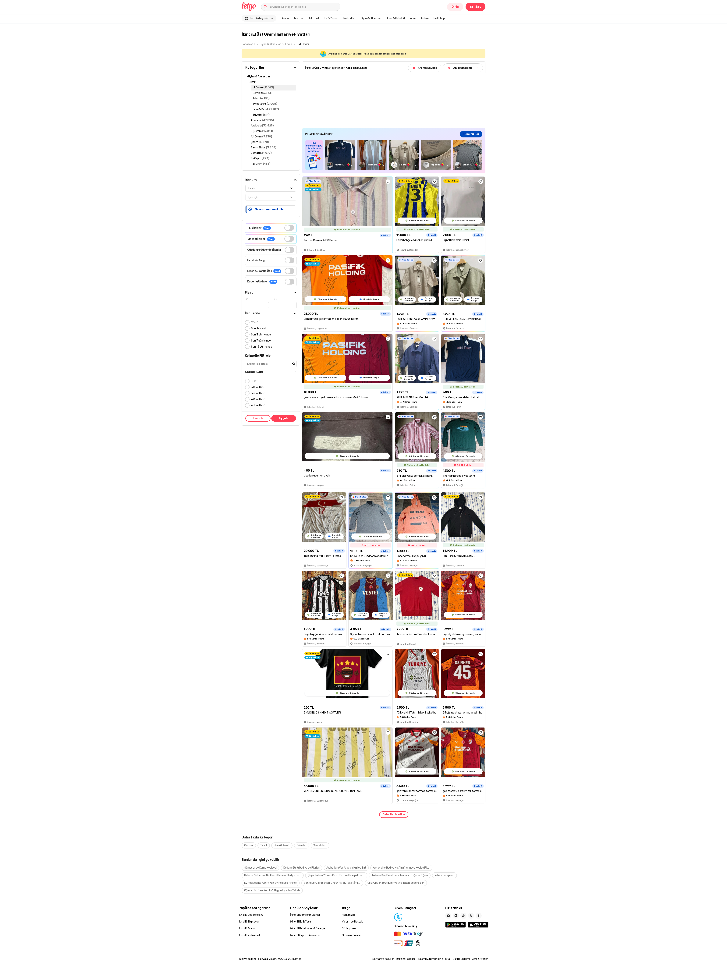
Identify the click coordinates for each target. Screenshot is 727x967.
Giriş (455, 7)
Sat (478, 7)
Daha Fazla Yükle (394, 814)
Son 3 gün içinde (261, 334)
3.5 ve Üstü (258, 393)
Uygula (283, 418)
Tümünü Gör (471, 134)
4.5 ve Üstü (258, 405)
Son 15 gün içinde (261, 346)
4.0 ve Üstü (258, 399)
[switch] (289, 228)
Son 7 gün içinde (261, 340)
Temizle (258, 418)
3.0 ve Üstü (258, 387)
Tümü (254, 322)
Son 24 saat (258, 328)
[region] (393, 155)
